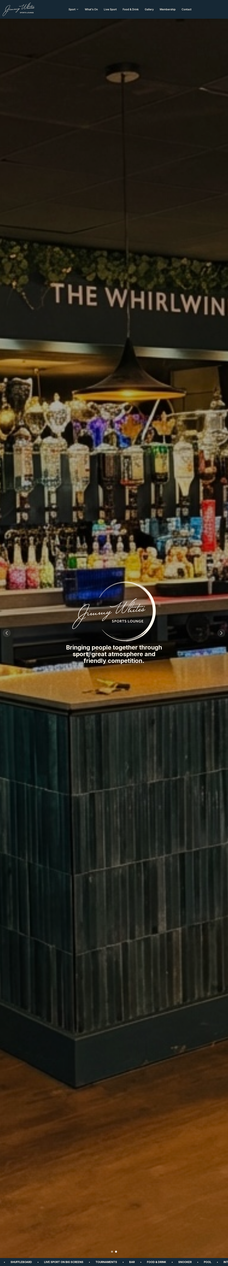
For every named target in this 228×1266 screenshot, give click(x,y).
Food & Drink (131, 9)
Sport (72, 9)
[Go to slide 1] (112, 1252)
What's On (91, 9)
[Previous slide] (7, 633)
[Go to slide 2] (116, 1252)
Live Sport (110, 9)
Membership (168, 9)
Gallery (149, 9)
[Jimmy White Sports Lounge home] (19, 9)
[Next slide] (221, 633)
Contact (186, 9)
